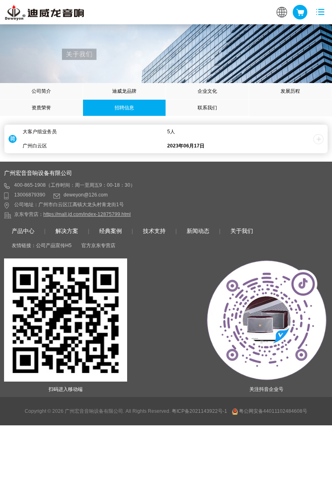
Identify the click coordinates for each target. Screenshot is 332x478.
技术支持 (154, 231)
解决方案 (66, 231)
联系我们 (207, 108)
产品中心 (23, 231)
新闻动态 (198, 231)
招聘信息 (124, 108)
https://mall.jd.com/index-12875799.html (87, 214)
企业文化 (207, 91)
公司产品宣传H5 (54, 245)
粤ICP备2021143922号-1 (199, 411)
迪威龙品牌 (124, 91)
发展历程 (290, 91)
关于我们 (241, 231)
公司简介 (41, 91)
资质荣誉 (41, 108)
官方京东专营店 (98, 245)
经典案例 (110, 231)
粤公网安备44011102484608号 (273, 411)
